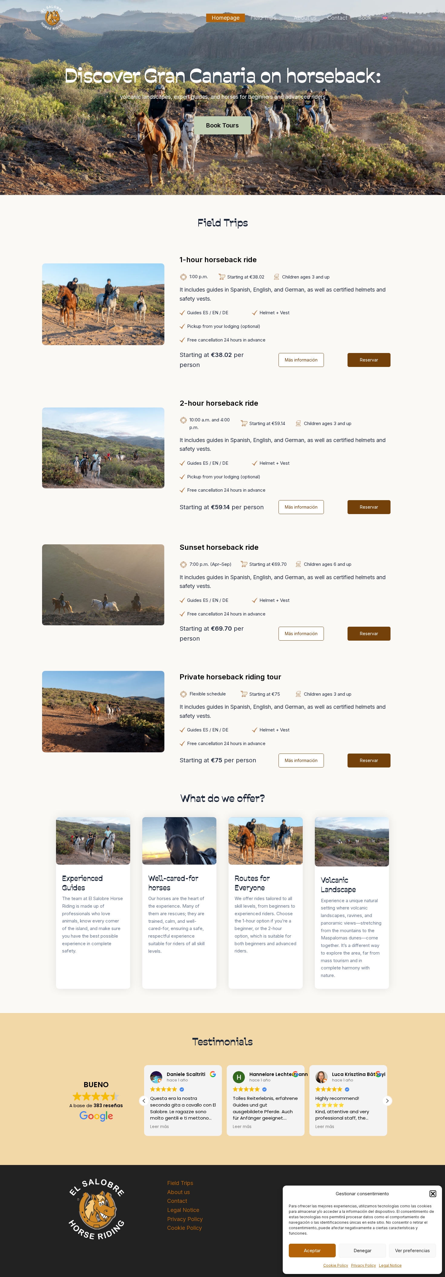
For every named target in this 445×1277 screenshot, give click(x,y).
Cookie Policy (335, 1265)
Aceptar (312, 1250)
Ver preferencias (412, 1250)
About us (305, 18)
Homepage (225, 18)
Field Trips (263, 18)
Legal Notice (390, 1265)
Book (364, 18)
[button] (433, 1194)
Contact (337, 18)
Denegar (362, 1250)
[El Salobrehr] (52, 17)
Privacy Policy (363, 1265)
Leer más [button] (159, 1127)
